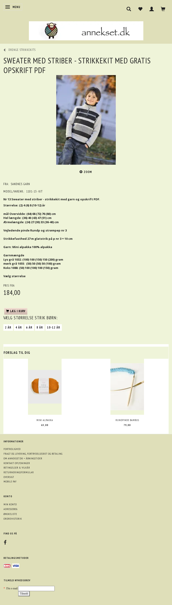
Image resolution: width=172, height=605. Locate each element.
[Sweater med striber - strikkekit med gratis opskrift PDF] (86, 120)
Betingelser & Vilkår (17, 467)
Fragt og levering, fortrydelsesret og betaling (33, 453)
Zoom (88, 172)
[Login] (151, 9)
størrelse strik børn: (30, 318)
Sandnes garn (20, 184)
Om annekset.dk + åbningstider (23, 458)
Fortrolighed (12, 449)
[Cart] (163, 9)
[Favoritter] (140, 9)
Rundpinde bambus (127, 420)
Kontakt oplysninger (17, 463)
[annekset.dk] (86, 30)
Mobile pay (10, 481)
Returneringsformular (19, 472)
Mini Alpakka (45, 420)
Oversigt (9, 477)
